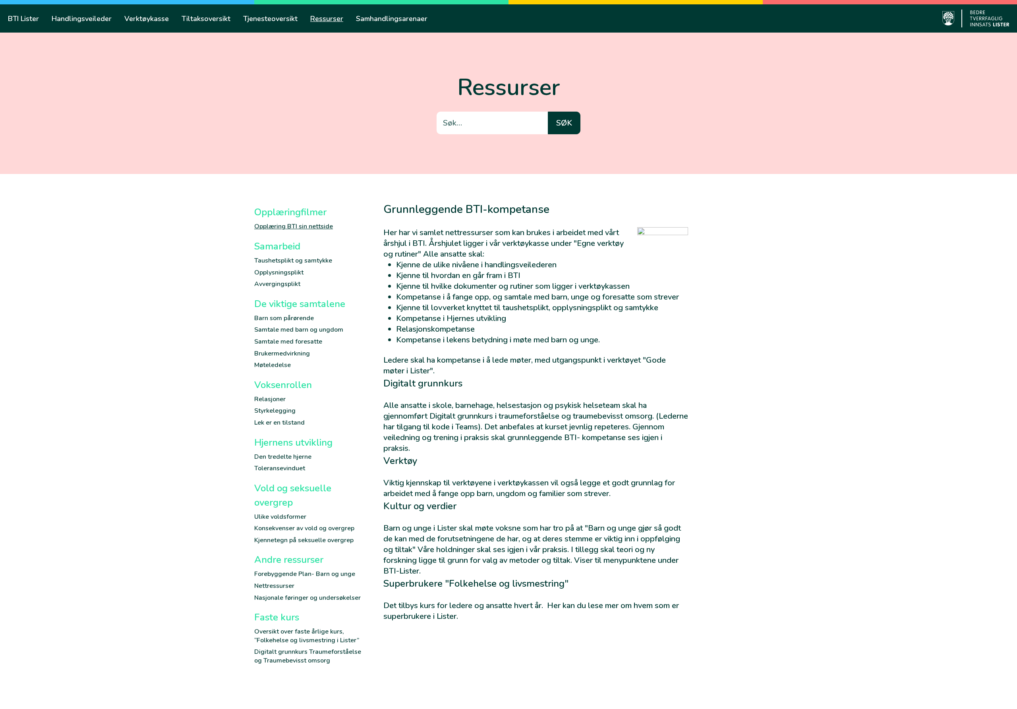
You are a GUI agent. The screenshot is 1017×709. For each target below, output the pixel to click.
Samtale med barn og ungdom (298, 329)
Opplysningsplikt (279, 272)
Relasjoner (270, 399)
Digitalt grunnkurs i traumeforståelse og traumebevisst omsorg (540, 416)
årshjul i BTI (404, 243)
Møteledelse (272, 365)
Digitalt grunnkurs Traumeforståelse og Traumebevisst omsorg (307, 656)
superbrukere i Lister (419, 616)
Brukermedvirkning (282, 353)
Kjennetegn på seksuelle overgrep (304, 540)
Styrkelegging (275, 410)
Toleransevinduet (279, 468)
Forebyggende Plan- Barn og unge (304, 574)
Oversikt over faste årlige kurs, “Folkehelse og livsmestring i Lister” (306, 636)
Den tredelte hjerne (282, 456)
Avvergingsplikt (277, 284)
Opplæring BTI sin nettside (293, 226)
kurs (427, 605)
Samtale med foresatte (288, 341)
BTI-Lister (401, 571)
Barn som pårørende (284, 318)
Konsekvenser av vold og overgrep (304, 528)
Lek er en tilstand (279, 422)
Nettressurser (274, 585)
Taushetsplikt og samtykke (293, 260)
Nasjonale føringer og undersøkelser (307, 597)
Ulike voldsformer (280, 516)
